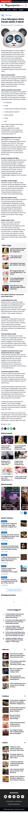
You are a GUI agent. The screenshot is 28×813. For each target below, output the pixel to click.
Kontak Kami (18, 801)
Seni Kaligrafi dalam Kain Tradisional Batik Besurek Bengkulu (17, 731)
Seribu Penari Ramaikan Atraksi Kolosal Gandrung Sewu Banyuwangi (17, 724)
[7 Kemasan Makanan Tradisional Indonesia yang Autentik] (5, 764)
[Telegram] (8, 428)
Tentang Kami (10, 801)
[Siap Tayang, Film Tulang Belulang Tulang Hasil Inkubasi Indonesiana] (5, 678)
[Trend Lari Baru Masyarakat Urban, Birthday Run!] (7, 440)
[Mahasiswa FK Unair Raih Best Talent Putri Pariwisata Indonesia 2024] (7, 455)
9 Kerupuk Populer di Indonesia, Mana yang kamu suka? (17, 756)
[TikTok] (22, 796)
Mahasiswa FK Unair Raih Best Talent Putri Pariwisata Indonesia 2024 (6, 463)
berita (4, 566)
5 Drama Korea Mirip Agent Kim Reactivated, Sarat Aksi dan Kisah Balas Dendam (10, 547)
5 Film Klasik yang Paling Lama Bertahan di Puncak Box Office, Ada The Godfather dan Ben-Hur (9, 581)
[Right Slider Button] (26, 9)
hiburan (4, 543)
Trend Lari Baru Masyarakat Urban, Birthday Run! (6, 447)
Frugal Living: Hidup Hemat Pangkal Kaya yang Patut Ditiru (20, 463)
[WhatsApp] (11, 428)
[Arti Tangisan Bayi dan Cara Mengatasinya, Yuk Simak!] (5, 273)
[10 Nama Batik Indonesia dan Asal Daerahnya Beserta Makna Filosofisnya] (24, 557)
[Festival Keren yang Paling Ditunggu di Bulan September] (5, 288)
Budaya (21, 9)
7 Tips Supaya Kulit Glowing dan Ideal (16, 257)
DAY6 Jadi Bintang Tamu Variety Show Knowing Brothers (18, 685)
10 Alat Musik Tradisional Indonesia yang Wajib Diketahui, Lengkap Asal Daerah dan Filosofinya (9, 525)
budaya (4, 521)
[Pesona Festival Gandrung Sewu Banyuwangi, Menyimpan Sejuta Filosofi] (5, 717)
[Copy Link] (14, 428)
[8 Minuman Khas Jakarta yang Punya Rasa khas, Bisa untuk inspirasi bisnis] (5, 749)
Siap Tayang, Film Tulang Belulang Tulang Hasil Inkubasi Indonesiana (17, 677)
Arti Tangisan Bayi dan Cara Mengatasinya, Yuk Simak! (17, 272)
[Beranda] (2, 15)
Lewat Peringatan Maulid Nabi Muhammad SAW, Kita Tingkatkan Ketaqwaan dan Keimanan (18, 250)
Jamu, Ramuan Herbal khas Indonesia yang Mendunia (17, 770)
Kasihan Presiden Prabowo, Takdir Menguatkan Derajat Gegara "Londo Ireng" (14, 640)
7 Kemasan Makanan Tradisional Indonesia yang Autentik (17, 763)
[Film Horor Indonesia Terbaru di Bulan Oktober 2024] (5, 671)
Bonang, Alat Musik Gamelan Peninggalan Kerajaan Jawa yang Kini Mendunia (10, 536)
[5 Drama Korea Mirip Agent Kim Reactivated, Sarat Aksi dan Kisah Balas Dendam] (24, 546)
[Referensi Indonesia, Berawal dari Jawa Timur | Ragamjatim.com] (14, 5)
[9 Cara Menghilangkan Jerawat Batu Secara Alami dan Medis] (5, 281)
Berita (8, 9)
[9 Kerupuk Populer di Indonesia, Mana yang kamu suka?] (5, 757)
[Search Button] (25, 5)
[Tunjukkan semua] (25, 649)
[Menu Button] (2, 5)
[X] (5, 428)
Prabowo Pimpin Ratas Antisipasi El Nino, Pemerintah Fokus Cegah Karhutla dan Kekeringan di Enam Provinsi (10, 570)
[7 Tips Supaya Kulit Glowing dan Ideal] (5, 258)
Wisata (15, 9)
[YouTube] (18, 796)
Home (3, 9)
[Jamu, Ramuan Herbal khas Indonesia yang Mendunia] (5, 771)
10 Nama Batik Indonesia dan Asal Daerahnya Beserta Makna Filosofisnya (10, 559)
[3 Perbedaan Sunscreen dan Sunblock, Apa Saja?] (5, 266)
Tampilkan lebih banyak (14, 590)
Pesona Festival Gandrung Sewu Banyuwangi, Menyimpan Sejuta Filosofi (16, 716)
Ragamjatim (10, 809)
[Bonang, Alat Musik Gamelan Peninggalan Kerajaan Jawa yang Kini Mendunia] (24, 535)
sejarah (4, 532)
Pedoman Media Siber (14, 804)
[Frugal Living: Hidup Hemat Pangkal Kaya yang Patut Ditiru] (21, 455)
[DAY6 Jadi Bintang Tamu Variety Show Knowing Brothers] (5, 686)
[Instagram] (14, 796)
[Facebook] (2, 428)
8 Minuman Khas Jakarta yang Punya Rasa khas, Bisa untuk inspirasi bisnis (17, 748)
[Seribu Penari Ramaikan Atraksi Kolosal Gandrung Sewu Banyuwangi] (5, 725)
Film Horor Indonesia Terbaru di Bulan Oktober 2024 (16, 670)
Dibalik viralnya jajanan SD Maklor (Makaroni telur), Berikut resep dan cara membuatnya (17, 778)
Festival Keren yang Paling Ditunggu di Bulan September (17, 287)
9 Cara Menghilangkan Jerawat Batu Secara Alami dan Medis (17, 280)
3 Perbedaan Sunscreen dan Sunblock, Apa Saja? (17, 264)
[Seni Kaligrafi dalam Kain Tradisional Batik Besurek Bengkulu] (5, 732)
